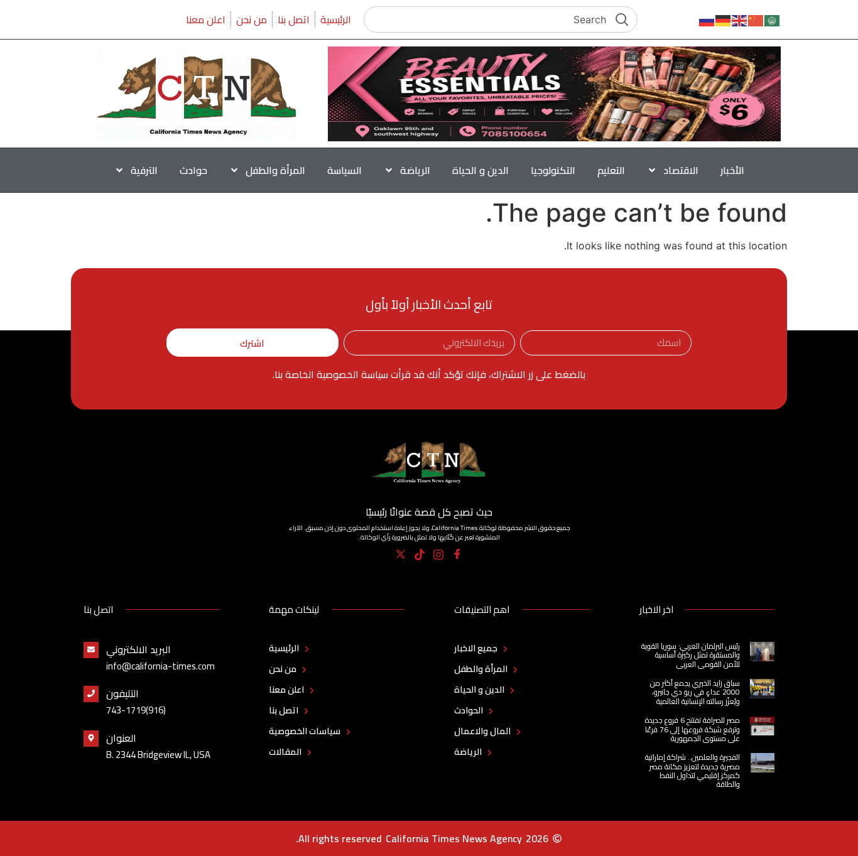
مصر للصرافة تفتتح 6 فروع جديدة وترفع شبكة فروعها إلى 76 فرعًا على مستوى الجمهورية (692, 729)
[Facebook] (457, 554)
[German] (723, 19)
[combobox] (501, 19)
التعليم (611, 170)
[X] (401, 554)
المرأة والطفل (275, 170)
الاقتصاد (680, 170)
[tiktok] (420, 554)
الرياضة (415, 170)
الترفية (144, 170)
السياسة (344, 170)
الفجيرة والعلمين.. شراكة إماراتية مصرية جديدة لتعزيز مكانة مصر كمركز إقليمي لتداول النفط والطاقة (692, 770)
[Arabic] (772, 19)
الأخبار (732, 170)
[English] (740, 19)
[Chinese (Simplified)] (756, 19)
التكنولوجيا (553, 170)
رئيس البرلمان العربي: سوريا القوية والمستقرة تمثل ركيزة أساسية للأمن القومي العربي (690, 655)
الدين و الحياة (480, 170)
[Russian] (707, 19)
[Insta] (438, 554)
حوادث (193, 170)
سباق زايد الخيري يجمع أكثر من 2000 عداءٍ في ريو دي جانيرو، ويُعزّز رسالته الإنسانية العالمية (695, 692)
